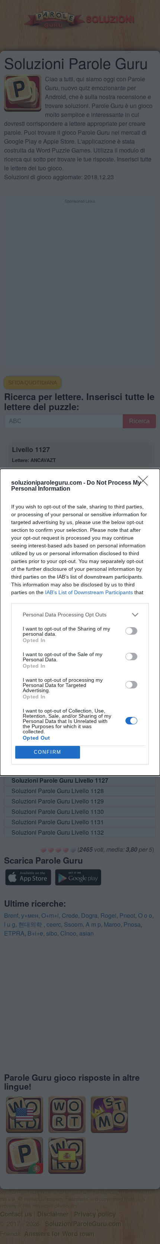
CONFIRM (47, 752)
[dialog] (80, 622)
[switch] (131, 631)
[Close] (145, 483)
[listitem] (80, 615)
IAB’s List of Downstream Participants (89, 592)
